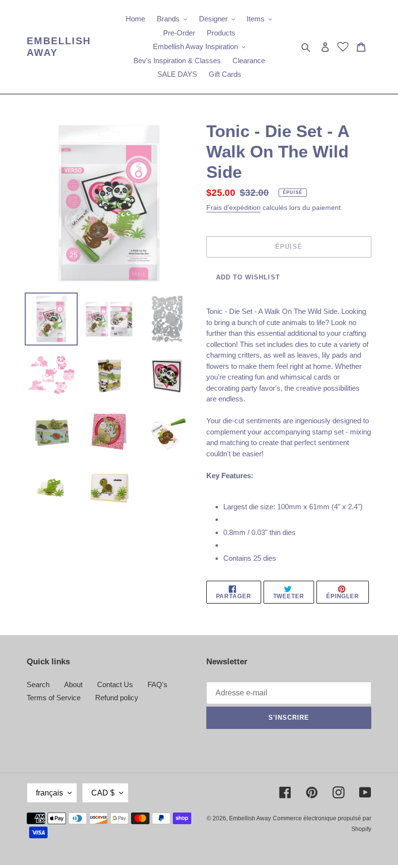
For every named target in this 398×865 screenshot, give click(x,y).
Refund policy (116, 697)
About (73, 684)
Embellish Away (59, 46)
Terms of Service (54, 697)
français (49, 793)
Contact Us (115, 684)
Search (38, 684)
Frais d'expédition (233, 207)
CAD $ (103, 793)
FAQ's (157, 684)
